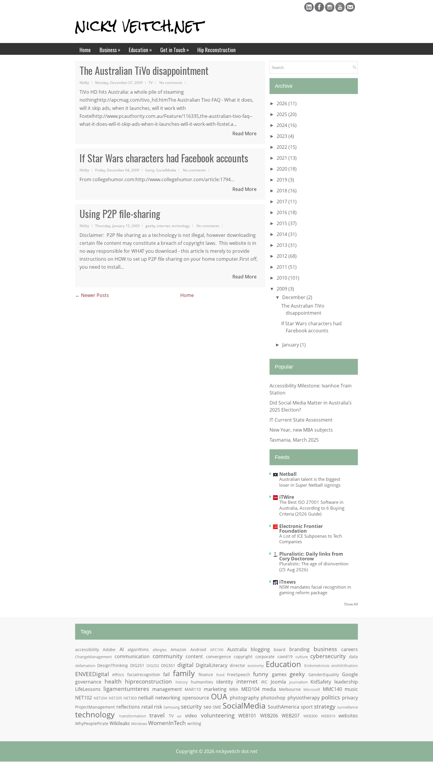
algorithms (138, 649)
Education (140, 50)
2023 (282, 136)
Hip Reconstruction (216, 50)
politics (330, 697)
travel (157, 715)
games (279, 674)
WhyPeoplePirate (91, 723)
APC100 (216, 649)
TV (150, 82)
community (168, 656)
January (291, 344)
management (167, 689)
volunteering (217, 715)
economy (255, 665)
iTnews (287, 582)
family (184, 673)
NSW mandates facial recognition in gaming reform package (315, 590)
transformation (132, 716)
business (325, 649)
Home (85, 50)
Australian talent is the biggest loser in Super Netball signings (310, 482)
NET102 (83, 697)
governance (88, 681)
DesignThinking (112, 665)
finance (206, 674)
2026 (282, 103)
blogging (260, 649)
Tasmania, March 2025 (294, 440)
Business (110, 50)
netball (145, 697)
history (182, 682)
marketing (215, 689)
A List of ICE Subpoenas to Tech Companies (310, 539)
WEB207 (291, 715)
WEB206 (269, 715)
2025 (282, 114)
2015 (282, 223)
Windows (139, 723)
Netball (288, 474)
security (191, 706)
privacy (350, 697)
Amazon (178, 649)
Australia (237, 649)
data (353, 656)
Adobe (109, 649)
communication (132, 656)
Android (198, 649)
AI (122, 649)
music (351, 689)
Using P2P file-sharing (120, 213)
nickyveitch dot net (236, 751)
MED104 (250, 689)
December (294, 297)
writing (194, 723)
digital (185, 665)
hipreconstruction (148, 681)
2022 (282, 147)
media (269, 689)
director (237, 665)
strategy (325, 706)
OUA (219, 696)
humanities (202, 682)
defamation (85, 665)
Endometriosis (317, 665)
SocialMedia (166, 170)
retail (147, 707)
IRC (264, 682)
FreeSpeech (238, 674)
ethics (118, 674)
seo (207, 707)
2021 (282, 158)
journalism (298, 682)
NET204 (100, 698)
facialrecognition (143, 674)
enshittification (344, 665)
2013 (282, 245)
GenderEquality (323, 674)
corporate (265, 656)
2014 (282, 234)
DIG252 (152, 665)
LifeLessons (88, 689)
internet (163, 225)
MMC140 (332, 689)
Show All (351, 604)
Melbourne (290, 689)
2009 (282, 288)
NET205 (115, 698)
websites (348, 715)
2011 (282, 267)
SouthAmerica (283, 707)
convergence (218, 656)
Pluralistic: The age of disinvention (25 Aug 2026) (313, 566)
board (279, 649)
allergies (160, 649)
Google (350, 674)
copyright (243, 656)
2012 (282, 256)
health (113, 681)
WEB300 (310, 716)
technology (181, 225)
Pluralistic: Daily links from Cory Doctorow (311, 556)
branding (299, 649)
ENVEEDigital (92, 674)
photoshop (273, 697)
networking (167, 697)
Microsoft (311, 689)
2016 (282, 212)
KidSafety (320, 681)
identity (224, 681)
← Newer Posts (92, 295)
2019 (282, 179)
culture (301, 656)
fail (166, 674)
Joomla (278, 681)
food (220, 674)
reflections (128, 707)
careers (349, 649)
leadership (346, 681)
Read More (244, 133)
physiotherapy (303, 697)
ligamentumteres (126, 689)
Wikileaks (120, 723)
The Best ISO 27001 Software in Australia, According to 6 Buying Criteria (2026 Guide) (311, 508)
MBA (233, 689)
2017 (282, 201)
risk (158, 707)
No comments (170, 82)
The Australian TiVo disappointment (144, 70)
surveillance (347, 707)
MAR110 (193, 689)
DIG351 (168, 665)
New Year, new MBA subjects (301, 430)
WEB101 (247, 715)
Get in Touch (174, 50)
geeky (150, 225)
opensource (195, 697)
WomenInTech (167, 723)
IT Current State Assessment (301, 420)
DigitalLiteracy (211, 665)
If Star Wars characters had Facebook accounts (164, 157)
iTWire (286, 497)
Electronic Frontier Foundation (301, 528)
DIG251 (137, 665)
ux (179, 716)
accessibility (87, 649)
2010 (282, 278)
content (194, 656)
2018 (282, 190)
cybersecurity (328, 656)
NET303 (130, 698)
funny (149, 170)
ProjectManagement (95, 707)
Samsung (171, 707)
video (191, 715)
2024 (282, 125)
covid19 (284, 656)
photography (244, 697)
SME (217, 707)
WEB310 (328, 716)
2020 (282, 169)
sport (307, 707)
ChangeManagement (93, 656)
